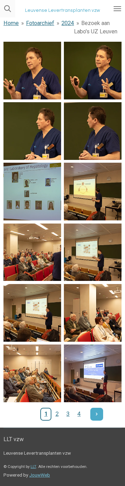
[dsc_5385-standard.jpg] (92, 70)
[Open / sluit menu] (117, 8)
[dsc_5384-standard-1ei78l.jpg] (32, 70)
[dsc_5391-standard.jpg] (92, 252)
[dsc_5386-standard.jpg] (32, 131)
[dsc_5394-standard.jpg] (32, 373)
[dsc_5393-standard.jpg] (92, 313)
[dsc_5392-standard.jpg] (32, 313)
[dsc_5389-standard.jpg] (92, 191)
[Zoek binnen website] (7, 8)
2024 (67, 23)
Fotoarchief (40, 23)
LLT (33, 466)
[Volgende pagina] (96, 414)
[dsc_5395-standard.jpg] (92, 373)
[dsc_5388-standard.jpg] (32, 191)
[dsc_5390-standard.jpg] (32, 252)
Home (11, 23)
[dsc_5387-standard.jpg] (92, 131)
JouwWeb (39, 475)
